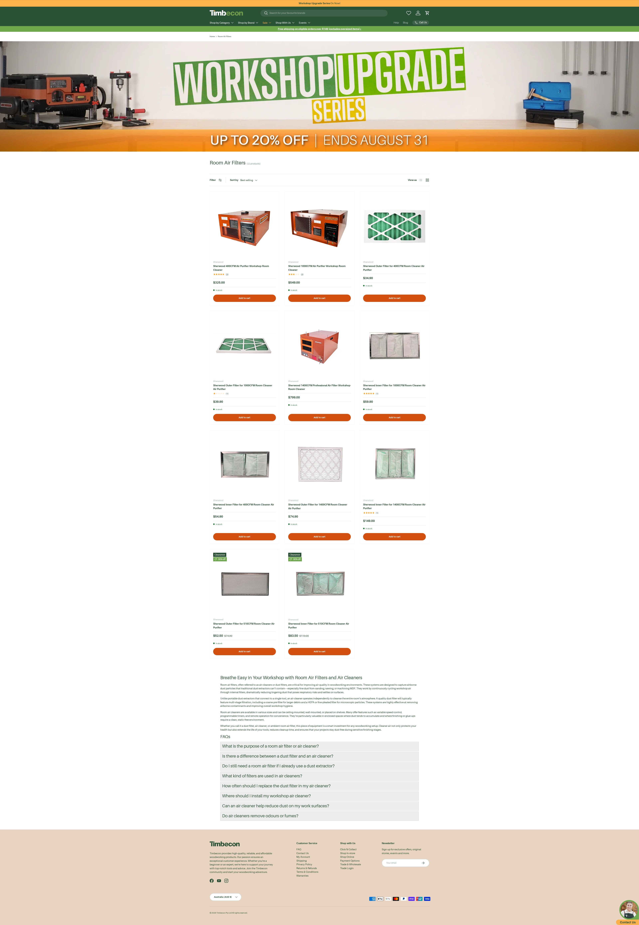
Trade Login (347, 868)
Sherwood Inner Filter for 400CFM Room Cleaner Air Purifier (243, 506)
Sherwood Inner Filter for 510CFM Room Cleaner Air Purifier (318, 625)
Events (303, 22)
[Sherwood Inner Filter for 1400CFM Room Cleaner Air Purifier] (394, 465)
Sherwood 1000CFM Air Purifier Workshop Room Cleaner (317, 268)
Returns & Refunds (306, 868)
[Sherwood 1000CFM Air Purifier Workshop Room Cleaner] (319, 226)
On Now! (319, 3)
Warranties (302, 875)
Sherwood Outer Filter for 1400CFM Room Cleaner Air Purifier (317, 506)
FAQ (298, 849)
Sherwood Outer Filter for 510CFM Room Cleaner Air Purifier (244, 625)
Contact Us (302, 853)
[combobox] (324, 13)
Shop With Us (283, 22)
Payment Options (350, 860)
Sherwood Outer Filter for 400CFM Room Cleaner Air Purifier (394, 268)
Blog (405, 22)
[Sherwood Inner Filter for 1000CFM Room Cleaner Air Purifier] (394, 345)
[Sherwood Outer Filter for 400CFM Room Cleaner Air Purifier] (394, 226)
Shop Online (347, 857)
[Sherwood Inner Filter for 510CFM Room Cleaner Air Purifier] (319, 584)
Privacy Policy (304, 864)
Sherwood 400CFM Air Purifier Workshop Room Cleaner (241, 268)
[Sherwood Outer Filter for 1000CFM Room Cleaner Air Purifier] (244, 345)
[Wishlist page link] (408, 13)
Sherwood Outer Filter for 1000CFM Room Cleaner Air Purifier (242, 387)
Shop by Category (220, 22)
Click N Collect (348, 849)
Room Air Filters (224, 36)
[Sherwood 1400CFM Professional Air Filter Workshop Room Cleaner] (319, 345)
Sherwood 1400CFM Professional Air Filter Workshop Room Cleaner (319, 387)
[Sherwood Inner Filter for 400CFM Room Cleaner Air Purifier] (244, 465)
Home (212, 36)
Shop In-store (347, 853)
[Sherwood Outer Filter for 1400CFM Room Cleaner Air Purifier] (319, 465)
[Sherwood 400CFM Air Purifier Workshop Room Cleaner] (244, 226)
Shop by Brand (246, 22)
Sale (265, 22)
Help (396, 22)
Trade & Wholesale (350, 864)
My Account (303, 857)
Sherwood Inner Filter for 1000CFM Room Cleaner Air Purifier (394, 387)
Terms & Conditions (307, 872)
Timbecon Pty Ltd (224, 913)
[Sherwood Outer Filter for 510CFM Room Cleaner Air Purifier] (244, 584)
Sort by (234, 180)
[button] (427, 13)
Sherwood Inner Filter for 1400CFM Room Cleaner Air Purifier (394, 506)
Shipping (301, 860)
